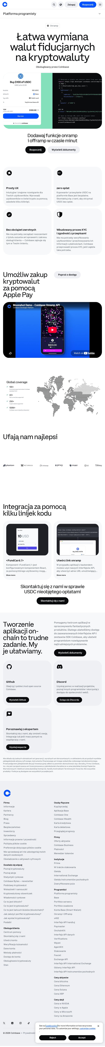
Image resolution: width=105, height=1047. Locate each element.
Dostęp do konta (12, 956)
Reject (53, 1037)
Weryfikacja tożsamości (16, 944)
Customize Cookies (87, 1028)
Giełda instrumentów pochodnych (71, 879)
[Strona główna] (5, 4)
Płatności (59, 849)
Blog (6, 819)
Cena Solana (60, 989)
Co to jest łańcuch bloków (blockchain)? (24, 910)
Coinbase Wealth (62, 819)
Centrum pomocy (12, 932)
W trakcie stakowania (65, 867)
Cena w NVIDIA (61, 1003)
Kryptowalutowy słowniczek (18, 893)
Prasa (6, 823)
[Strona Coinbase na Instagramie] (20, 1023)
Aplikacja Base (61, 810)
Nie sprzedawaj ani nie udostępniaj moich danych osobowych (25, 853)
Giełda (57, 871)
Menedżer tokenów (64, 853)
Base (56, 897)
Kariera (7, 810)
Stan (6, 965)
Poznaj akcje (10, 873)
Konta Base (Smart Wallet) (67, 910)
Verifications (60, 938)
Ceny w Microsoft (63, 1011)
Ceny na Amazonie (63, 1016)
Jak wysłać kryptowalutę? (17, 918)
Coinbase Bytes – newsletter (18, 881)
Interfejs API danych (64, 934)
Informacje (9, 806)
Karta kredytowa (62, 823)
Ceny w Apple (61, 1007)
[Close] (98, 1026)
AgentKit (58, 947)
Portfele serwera (63, 901)
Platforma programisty (65, 893)
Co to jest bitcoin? (13, 901)
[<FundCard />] (27, 539)
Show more (10, 575)
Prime (57, 863)
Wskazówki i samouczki (15, 889)
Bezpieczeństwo (12, 827)
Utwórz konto (10, 940)
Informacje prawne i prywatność (20, 839)
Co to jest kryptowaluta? (16, 906)
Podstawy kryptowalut (15, 885)
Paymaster (59, 926)
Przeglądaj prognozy (64, 831)
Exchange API (61, 959)
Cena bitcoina (61, 981)
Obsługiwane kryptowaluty (17, 961)
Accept (82, 1037)
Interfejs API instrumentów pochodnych (74, 971)
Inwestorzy (9, 831)
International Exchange (66, 875)
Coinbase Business (63, 845)
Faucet (57, 955)
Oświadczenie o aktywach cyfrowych (22, 859)
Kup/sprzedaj (60, 806)
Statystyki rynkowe (13, 877)
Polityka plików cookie (15, 843)
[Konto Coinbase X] (4, 1023)
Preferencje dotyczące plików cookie (22, 847)
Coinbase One (61, 815)
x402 (56, 918)
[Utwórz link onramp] (78, 539)
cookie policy (51, 1026)
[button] (100, 5)
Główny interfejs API (64, 967)
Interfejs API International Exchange (72, 963)
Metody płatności (13, 952)
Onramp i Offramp (63, 914)
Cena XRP (59, 993)
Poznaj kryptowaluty (14, 869)
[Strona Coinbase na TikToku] (29, 1023)
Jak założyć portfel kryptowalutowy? (22, 914)
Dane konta (9, 948)
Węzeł (57, 943)
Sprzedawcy (10, 835)
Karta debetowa (62, 827)
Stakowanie (60, 951)
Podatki (7, 922)
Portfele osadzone (63, 906)
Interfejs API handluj (64, 922)
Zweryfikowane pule (64, 883)
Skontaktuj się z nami (14, 936)
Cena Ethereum (62, 985)
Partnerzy (9, 815)
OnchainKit (59, 930)
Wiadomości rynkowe (14, 897)
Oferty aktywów (62, 841)
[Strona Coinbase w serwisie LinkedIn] (12, 1023)
